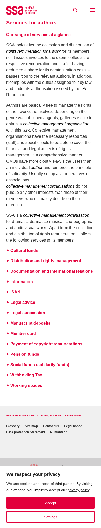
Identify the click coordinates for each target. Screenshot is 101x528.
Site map (31, 426)
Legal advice (22, 302)
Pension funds (24, 354)
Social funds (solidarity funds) (39, 364)
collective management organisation (56, 124)
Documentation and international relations (51, 271)
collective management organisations (40, 186)
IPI (83, 88)
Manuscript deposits (30, 323)
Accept (50, 503)
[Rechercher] (75, 10)
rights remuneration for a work (33, 51)
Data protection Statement (25, 432)
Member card (23, 333)
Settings (50, 517)
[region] (50, 497)
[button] (92, 10)
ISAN (15, 292)
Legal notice (73, 426)
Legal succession (27, 313)
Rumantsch (58, 432)
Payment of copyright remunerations (46, 344)
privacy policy (78, 490)
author (36, 167)
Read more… (18, 95)
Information (21, 281)
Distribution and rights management (45, 261)
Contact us (51, 426)
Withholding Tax (26, 375)
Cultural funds (24, 250)
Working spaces (26, 385)
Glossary (13, 426)
